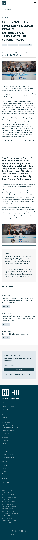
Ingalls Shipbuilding (7, 425)
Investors (4, 471)
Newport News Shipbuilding (10, 427)
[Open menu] (35, 3)
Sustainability (6, 415)
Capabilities (5, 452)
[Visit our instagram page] (17, 55)
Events (4, 443)
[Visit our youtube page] (20, 55)
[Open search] (31, 3)
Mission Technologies (8, 430)
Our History (5, 409)
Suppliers (4, 465)
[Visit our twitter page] (14, 55)
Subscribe (19, 369)
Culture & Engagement (8, 412)
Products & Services (8, 454)
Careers (4, 468)
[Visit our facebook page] (11, 55)
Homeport (5, 478)
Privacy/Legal (6, 482)
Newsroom (5, 440)
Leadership (5, 417)
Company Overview (8, 406)
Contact (4, 474)
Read (4, 306)
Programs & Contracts (8, 457)
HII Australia (5, 433)
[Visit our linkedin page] (8, 55)
